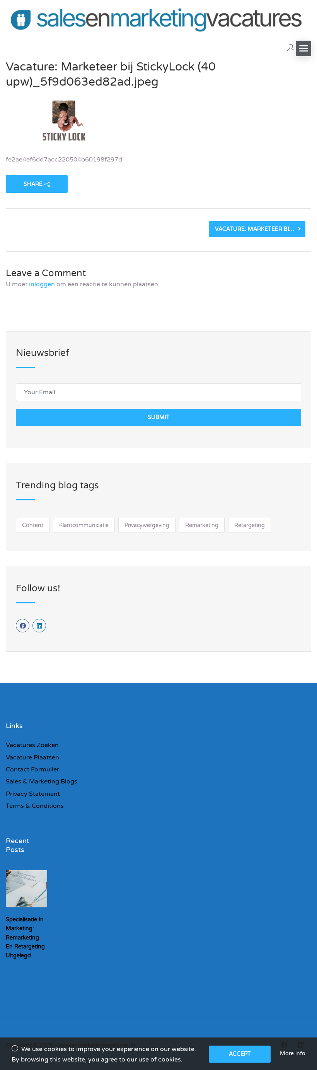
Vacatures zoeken (32, 745)
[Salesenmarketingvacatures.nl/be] (158, 18)
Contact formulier (32, 769)
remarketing (201, 525)
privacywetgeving (146, 525)
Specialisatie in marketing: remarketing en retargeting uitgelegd (25, 937)
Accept (240, 1054)
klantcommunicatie (84, 525)
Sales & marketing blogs (41, 781)
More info (292, 1053)
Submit (159, 417)
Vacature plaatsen (32, 757)
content (32, 525)
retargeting (249, 525)
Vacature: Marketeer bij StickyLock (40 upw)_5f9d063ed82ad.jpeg (260, 229)
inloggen (42, 284)
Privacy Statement (33, 794)
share (33, 184)
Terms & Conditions (35, 806)
